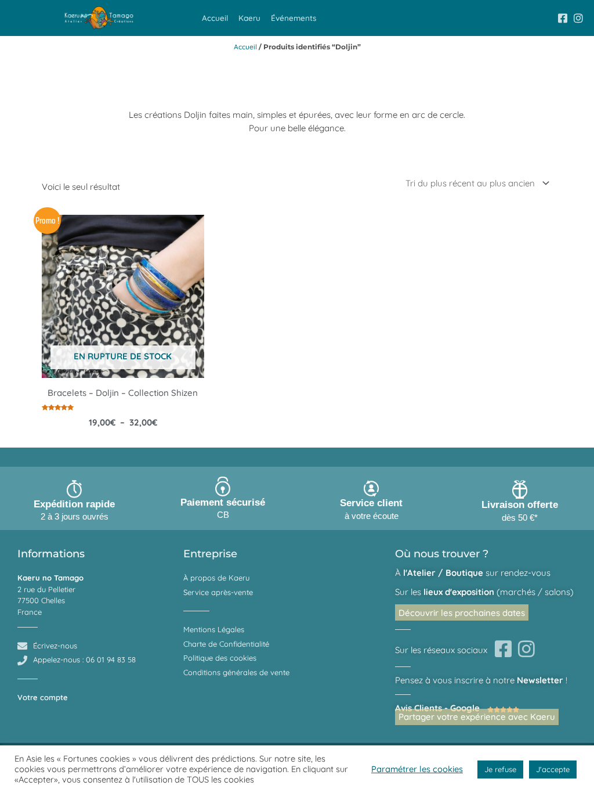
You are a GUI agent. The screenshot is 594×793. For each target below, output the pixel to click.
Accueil (215, 18)
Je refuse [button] (500, 769)
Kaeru (249, 18)
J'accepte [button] (553, 769)
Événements (293, 18)
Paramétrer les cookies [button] (417, 768)
